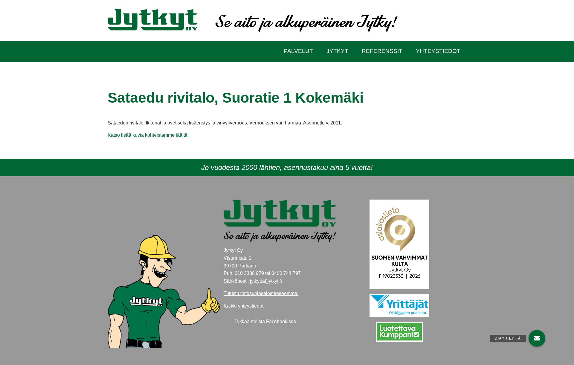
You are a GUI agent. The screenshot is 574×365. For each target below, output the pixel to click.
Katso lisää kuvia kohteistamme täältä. (148, 135)
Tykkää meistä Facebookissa (265, 321)
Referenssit (382, 51)
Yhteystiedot (438, 51)
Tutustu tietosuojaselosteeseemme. (261, 293)
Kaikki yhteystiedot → (246, 305)
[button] (537, 338)
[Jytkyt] (152, 19)
